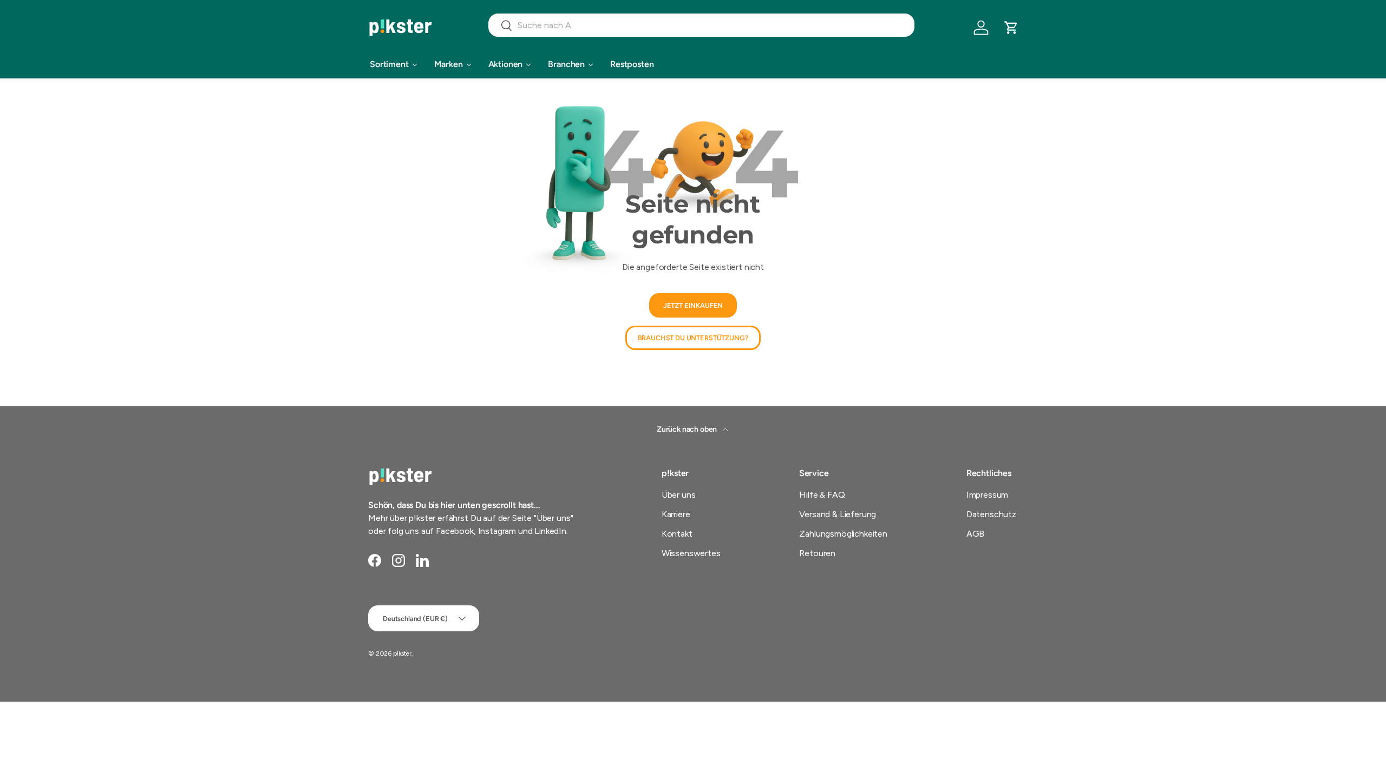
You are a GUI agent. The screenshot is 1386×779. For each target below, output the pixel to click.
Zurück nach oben (687, 429)
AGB (975, 534)
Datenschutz (991, 514)
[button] (1011, 27)
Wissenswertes (691, 553)
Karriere (676, 514)
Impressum (987, 495)
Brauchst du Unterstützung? (693, 338)
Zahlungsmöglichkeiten (843, 534)
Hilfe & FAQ (822, 495)
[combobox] (701, 25)
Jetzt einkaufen (693, 305)
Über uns (679, 495)
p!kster (402, 653)
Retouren (817, 553)
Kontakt (677, 534)
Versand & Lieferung (837, 514)
